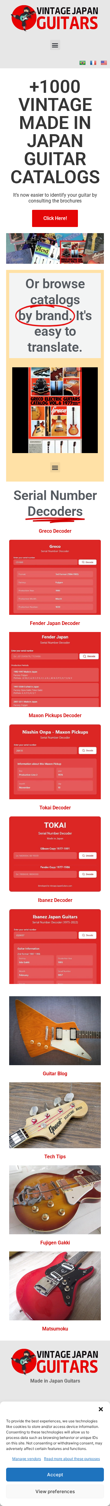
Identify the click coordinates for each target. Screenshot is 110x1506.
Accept (55, 1475)
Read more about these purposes (72, 1458)
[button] (101, 1409)
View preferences (55, 1491)
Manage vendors (26, 1458)
